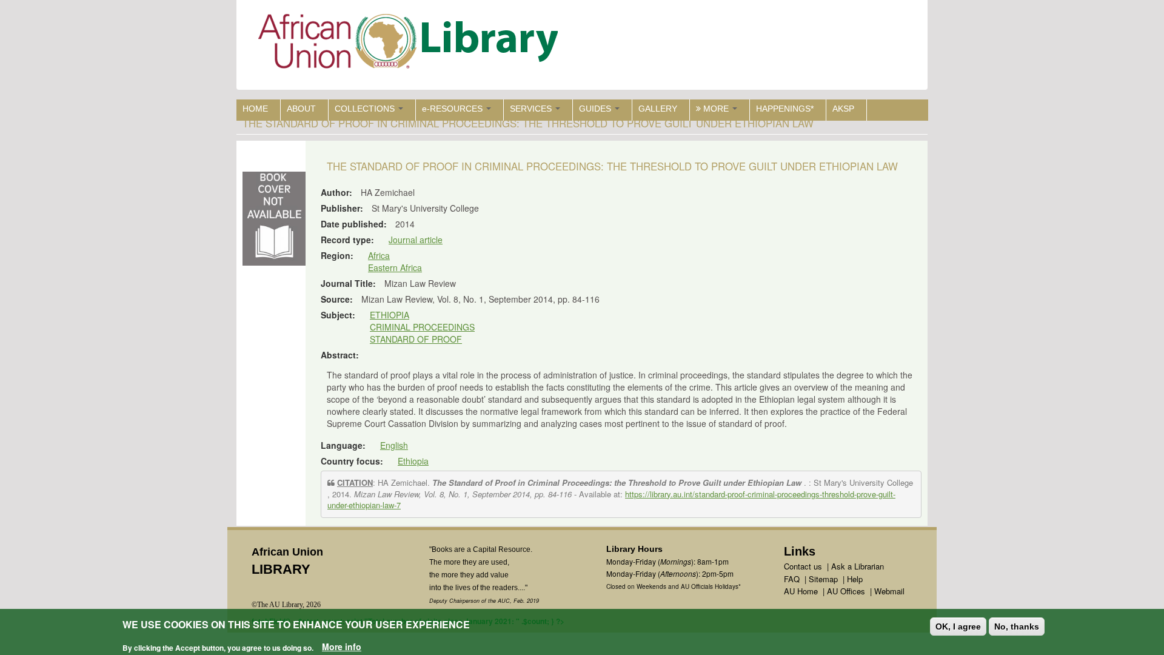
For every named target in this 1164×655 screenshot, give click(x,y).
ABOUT (301, 108)
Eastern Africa (395, 267)
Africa (379, 255)
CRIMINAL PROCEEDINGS (422, 327)
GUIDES (596, 108)
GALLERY (657, 108)
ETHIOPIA (389, 315)
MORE (716, 108)
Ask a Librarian (857, 566)
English (394, 445)
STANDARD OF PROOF (416, 339)
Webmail (889, 591)
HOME (255, 108)
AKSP (843, 108)
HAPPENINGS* (785, 108)
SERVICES (532, 108)
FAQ (792, 579)
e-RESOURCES (453, 108)
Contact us (803, 566)
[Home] (411, 44)
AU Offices (846, 591)
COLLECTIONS (366, 108)
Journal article (416, 239)
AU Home (801, 591)
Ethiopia (413, 461)
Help (855, 579)
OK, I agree (958, 626)
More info (341, 646)
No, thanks (1016, 626)
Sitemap (823, 579)
